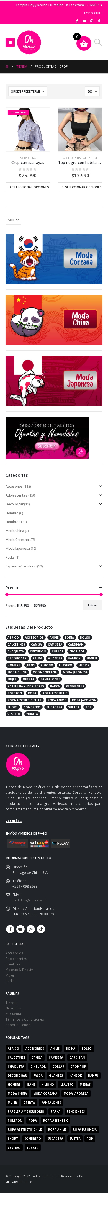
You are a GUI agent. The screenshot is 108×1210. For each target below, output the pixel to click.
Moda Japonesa (18, 548)
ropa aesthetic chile (24, 700)
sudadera (54, 707)
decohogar (17, 658)
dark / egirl (89, 158)
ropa (32, 693)
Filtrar (92, 605)
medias (83, 665)
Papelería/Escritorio (21, 566)
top (88, 707)
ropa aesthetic (54, 693)
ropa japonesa (84, 700)
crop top (77, 651)
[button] (10, 42)
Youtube (20, 929)
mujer (12, 679)
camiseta (55, 644)
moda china (17, 672)
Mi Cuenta (13, 1013)
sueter (73, 707)
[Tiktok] (99, 20)
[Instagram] (91, 20)
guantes (55, 658)
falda (37, 658)
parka (55, 686)
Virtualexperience (19, 1182)
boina (69, 637)
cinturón (38, 651)
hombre (13, 665)
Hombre (12, 512)
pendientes (75, 686)
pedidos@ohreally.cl (28, 900)
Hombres (13, 521)
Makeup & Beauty (19, 969)
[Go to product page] (80, 129)
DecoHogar (15, 504)
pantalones (50, 679)
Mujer (10, 975)
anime (54, 637)
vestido (13, 714)
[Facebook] (77, 20)
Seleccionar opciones (30, 187)
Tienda (11, 1002)
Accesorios (14, 486)
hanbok (74, 658)
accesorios (34, 637)
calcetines (16, 644)
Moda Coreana (17, 539)
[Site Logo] (29, 42)
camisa (36, 644)
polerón (14, 693)
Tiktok (41, 929)
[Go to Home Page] (7, 66)
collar (57, 651)
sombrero (32, 707)
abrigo (13, 637)
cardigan (75, 644)
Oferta (28, 679)
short (12, 707)
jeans (30, 665)
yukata (32, 714)
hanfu (92, 658)
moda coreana (45, 672)
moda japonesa (75, 672)
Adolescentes (72, 158)
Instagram (31, 929)
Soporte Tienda (18, 1025)
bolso (85, 637)
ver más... (14, 820)
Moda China (28, 158)
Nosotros (13, 1008)
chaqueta (15, 651)
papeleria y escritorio (25, 686)
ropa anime (57, 700)
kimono (47, 665)
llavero (65, 665)
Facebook (10, 929)
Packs (10, 557)
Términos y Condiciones (25, 1019)
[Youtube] (84, 20)
